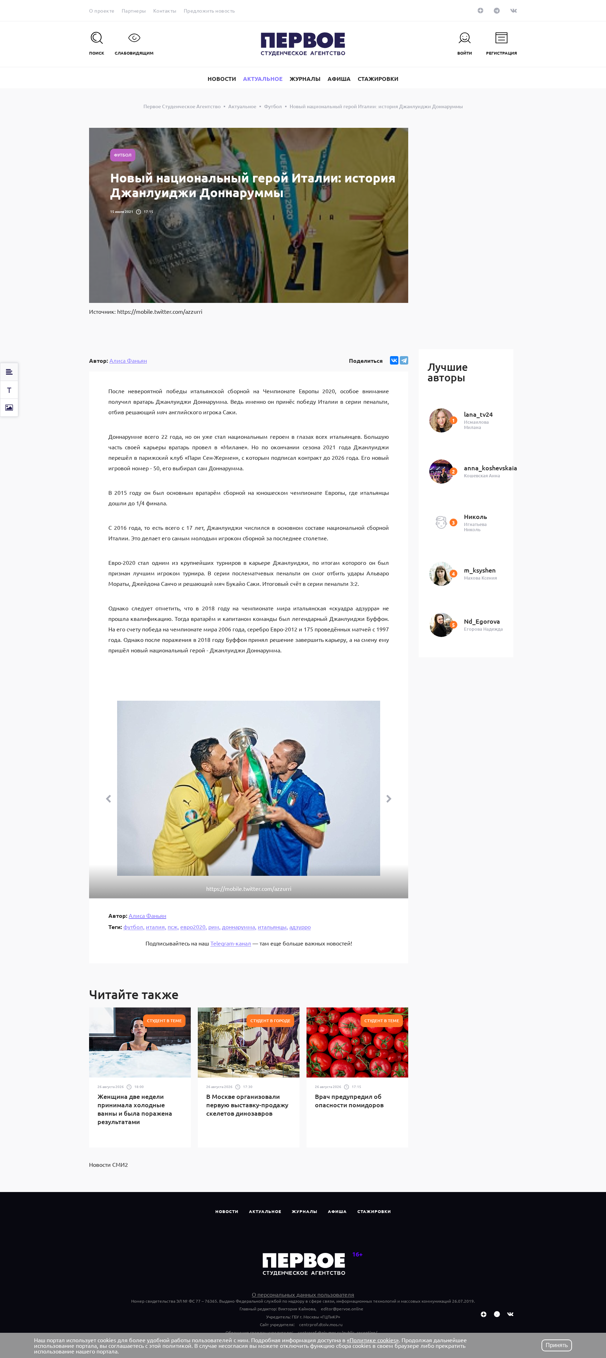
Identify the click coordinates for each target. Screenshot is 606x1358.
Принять (557, 1345)
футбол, (133, 926)
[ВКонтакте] (394, 360)
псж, (173, 926)
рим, (214, 926)
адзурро (300, 926)
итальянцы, (273, 926)
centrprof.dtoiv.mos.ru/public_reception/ (337, 1332)
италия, (156, 926)
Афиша (337, 1211)
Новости (226, 1211)
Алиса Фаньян (128, 360)
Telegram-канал (230, 943)
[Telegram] (404, 360)
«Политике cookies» (373, 1339)
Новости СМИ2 (108, 1164)
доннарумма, (239, 926)
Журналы (304, 1211)
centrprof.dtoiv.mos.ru (321, 1324)
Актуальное (265, 1211)
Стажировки (374, 1211)
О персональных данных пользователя (303, 1294)
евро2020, (193, 926)
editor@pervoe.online (342, 1308)
